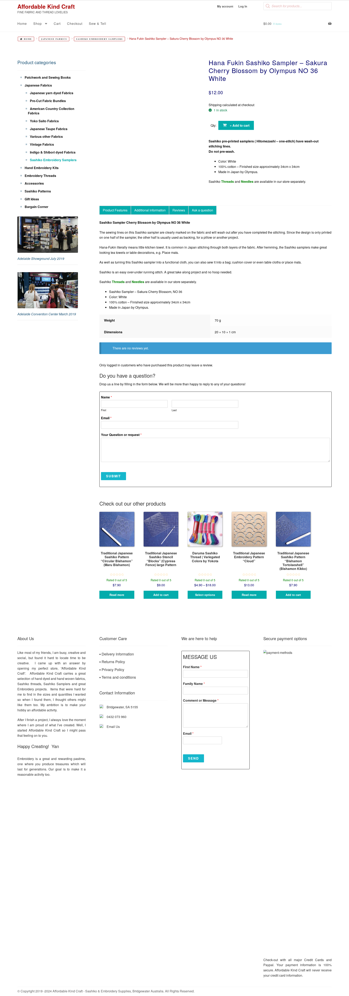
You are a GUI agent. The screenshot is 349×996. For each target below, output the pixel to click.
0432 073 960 (116, 716)
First (103, 410)
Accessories (34, 183)
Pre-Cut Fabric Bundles (48, 100)
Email (106, 418)
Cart (57, 23)
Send (193, 758)
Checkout (74, 23)
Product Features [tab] (115, 210)
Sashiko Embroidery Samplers (99, 39)
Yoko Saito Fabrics (44, 121)
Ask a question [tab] (202, 210)
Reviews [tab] (178, 210)
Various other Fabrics (46, 136)
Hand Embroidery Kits (42, 167)
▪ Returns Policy (112, 661)
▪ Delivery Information (116, 653)
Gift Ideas (32, 199)
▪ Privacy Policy (111, 669)
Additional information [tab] (150, 210)
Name (106, 397)
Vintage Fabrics (42, 144)
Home (22, 23)
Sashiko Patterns (38, 191)
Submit (113, 476)
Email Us (113, 726)
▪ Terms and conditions (117, 677)
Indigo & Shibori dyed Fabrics (53, 152)
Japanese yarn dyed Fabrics (51, 93)
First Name (192, 667)
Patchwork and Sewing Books (48, 77)
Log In (242, 6)
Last (174, 410)
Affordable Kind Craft (46, 6)
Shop (37, 23)
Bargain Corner (36, 206)
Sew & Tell (97, 23)
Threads (227, 181)
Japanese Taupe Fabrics (48, 128)
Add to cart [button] (161, 595)
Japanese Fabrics (54, 39)
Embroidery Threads (40, 175)
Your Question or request (121, 435)
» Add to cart (239, 125)
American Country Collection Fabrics (51, 111)
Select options (205, 595)
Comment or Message (201, 700)
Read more (116, 595)
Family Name (194, 684)
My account (225, 6)
